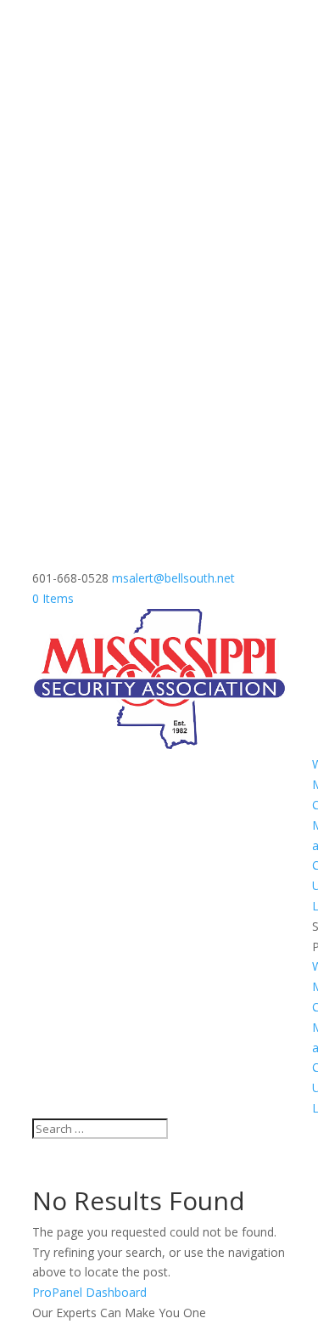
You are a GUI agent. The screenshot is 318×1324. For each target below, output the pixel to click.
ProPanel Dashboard (89, 1292)
